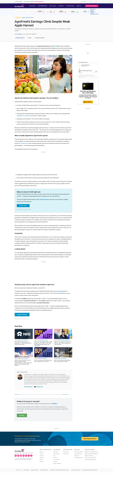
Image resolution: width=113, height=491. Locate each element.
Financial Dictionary (78, 457)
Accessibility (83, 1)
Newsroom (42, 457)
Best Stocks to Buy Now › (91, 5)
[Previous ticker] (33, 12)
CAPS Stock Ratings (78, 451)
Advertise (42, 461)
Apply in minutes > (87, 102)
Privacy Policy (26, 470)
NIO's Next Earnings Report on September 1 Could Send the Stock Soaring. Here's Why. (23, 343)
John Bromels (25, 340)
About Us (42, 451)
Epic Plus (55, 457)
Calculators (76, 455)
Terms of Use (18, 470)
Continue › (22, 415)
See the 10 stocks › (22, 314)
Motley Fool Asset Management (91, 451)
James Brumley (25, 358)
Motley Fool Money (57, 463)
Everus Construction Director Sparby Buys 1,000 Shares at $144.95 (43, 361)
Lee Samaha (19, 34)
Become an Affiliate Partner (90, 459)
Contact (41, 459)
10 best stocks (44, 199)
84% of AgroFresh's (24, 143)
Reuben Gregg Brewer (65, 340)
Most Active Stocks (92, 10)
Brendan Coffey (44, 340)
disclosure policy (65, 394)
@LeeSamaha (39, 386)
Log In (91, 1)
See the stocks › (23, 205)
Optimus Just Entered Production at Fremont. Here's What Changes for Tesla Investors (62, 343)
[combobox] (23, 11)
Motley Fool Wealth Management (91, 453)
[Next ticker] (88, 12)
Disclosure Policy (34, 470)
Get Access (80, 72)
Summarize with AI (40, 37)
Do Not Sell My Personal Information (89, 470)
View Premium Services (90, 438)
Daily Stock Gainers (92, 12)
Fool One (55, 461)
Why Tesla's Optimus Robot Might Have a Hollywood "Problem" (62, 361)
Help (96, 1)
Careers (41, 453)
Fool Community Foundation (90, 457)
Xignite (24, 459)
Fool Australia (66, 451)
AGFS (53, 46)
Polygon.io (29, 459)
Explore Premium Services (27, 17)
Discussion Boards (78, 453)
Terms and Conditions (75, 470)
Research (42, 455)
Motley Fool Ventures (89, 455)
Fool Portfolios (56, 459)
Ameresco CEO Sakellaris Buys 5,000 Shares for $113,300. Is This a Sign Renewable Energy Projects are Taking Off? (43, 343)
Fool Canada (65, 453)
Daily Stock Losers (94, 14)
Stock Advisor (56, 453)
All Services (55, 451)
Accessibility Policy (44, 470)
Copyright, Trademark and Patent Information (59, 470)
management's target (22, 115)
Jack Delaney (44, 358)
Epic (54, 455)
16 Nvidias (54, 403)
